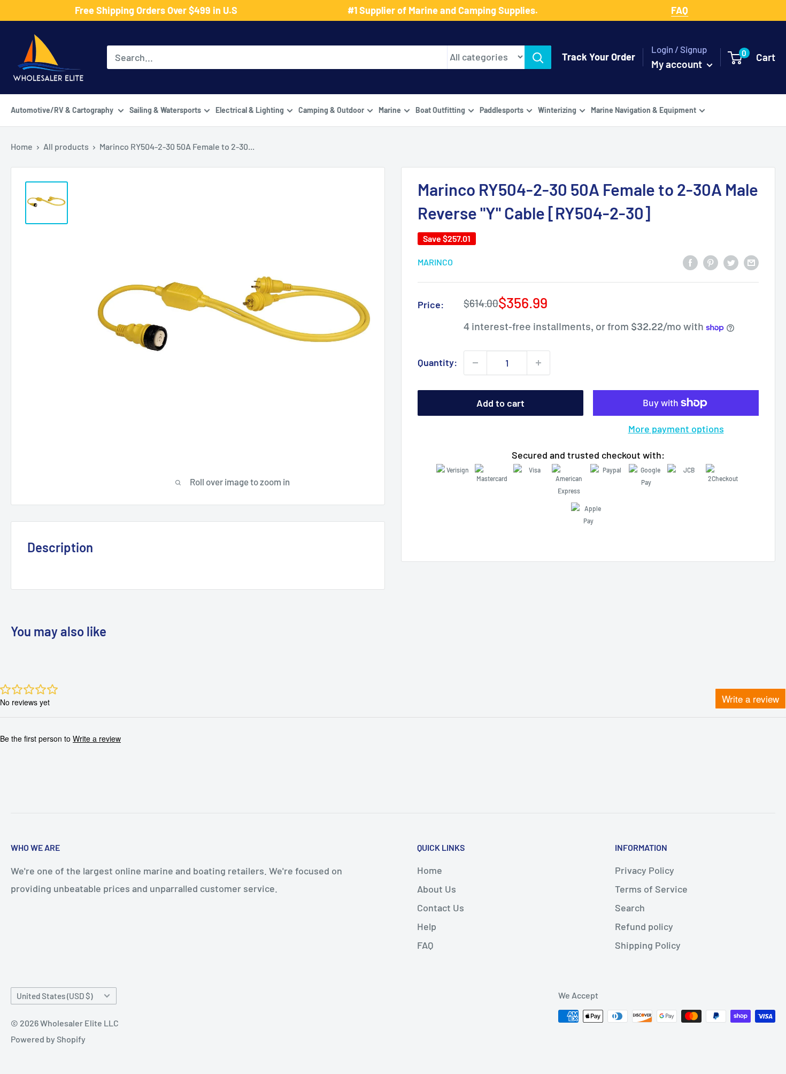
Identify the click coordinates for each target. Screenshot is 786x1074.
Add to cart (500, 403)
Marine (390, 109)
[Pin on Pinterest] (710, 262)
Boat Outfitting (440, 109)
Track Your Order (598, 57)
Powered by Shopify (48, 1039)
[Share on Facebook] (690, 262)
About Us (436, 889)
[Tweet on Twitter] (730, 262)
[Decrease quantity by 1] (475, 363)
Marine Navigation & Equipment (643, 109)
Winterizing (557, 109)
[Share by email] (751, 262)
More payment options (676, 429)
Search (630, 907)
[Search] (538, 57)
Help (426, 926)
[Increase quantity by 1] (538, 363)
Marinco (435, 262)
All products (66, 146)
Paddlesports (501, 109)
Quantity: (437, 362)
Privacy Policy (644, 870)
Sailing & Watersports (165, 109)
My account (677, 64)
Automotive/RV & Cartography (63, 109)
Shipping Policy (648, 945)
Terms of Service (651, 889)
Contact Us (440, 907)
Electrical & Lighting (249, 109)
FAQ (425, 945)
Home (22, 146)
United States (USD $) (55, 996)
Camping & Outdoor (331, 109)
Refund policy (644, 926)
